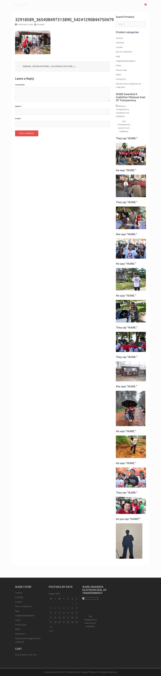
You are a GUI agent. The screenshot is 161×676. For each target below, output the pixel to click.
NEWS (128, 6)
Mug (118, 56)
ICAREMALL (107, 6)
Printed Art (121, 79)
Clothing (120, 42)
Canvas (119, 38)
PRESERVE (84, 6)
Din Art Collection (124, 51)
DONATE (118, 6)
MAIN (63, 6)
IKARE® (20, 4)
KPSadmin (40, 24)
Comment (20, 84)
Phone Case (121, 70)
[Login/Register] (62, 8)
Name (18, 106)
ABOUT (136, 6)
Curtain (119, 47)
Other (118, 65)
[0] (143, 6)
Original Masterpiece (125, 61)
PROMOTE (95, 6)
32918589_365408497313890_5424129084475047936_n (49, 66)
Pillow (118, 74)
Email (18, 118)
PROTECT (72, 6)
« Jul (51, 631)
